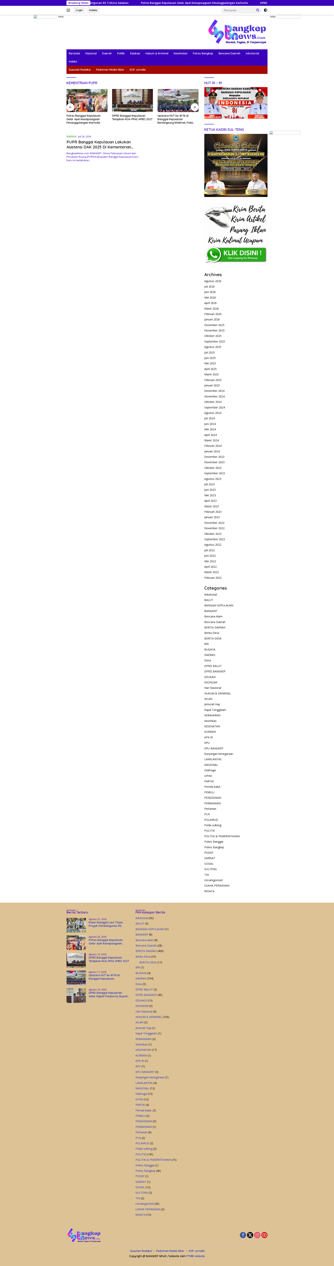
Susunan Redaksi (80, 69)
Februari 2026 (213, 314)
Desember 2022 (214, 523)
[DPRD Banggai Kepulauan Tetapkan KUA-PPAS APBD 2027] (86, 100)
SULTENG (210, 869)
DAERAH (71, 136)
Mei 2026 (210, 297)
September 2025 (214, 341)
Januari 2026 (212, 319)
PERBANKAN (212, 803)
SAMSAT (209, 858)
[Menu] (69, 10)
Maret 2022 (211, 572)
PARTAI (209, 781)
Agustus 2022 (212, 544)
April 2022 (210, 566)
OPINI (208, 776)
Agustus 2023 (212, 479)
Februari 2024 (213, 446)
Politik (121, 53)
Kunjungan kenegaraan (218, 754)
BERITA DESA (213, 638)
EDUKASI (210, 677)
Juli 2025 (209, 352)
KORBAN (210, 732)
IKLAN (208, 699)
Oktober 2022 (213, 534)
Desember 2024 (214, 391)
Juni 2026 (210, 292)
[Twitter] (250, 1235)
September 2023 (214, 473)
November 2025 (214, 330)
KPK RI (208, 737)
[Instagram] (257, 1235)
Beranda (74, 53)
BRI (206, 644)
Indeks (93, 10)
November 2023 (214, 462)
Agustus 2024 (212, 413)
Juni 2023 (210, 489)
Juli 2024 (209, 418)
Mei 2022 (210, 561)
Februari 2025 (213, 380)
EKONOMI (210, 682)
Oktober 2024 (213, 402)
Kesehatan (180, 53)
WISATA (209, 891)
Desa (207, 660)
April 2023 (210, 500)
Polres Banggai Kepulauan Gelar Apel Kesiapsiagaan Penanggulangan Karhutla (150, 3)
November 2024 (214, 396)
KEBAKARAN (212, 715)
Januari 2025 (212, 385)
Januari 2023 (212, 517)
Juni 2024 (210, 424)
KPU (207, 743)
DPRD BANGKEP (215, 671)
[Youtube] (264, 1235)
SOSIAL (209, 863)
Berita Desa (211, 633)
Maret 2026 (211, 308)
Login (79, 10)
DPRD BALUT (213, 666)
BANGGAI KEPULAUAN (218, 605)
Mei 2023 (210, 495)
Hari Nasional (212, 688)
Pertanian (210, 809)
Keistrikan (210, 721)
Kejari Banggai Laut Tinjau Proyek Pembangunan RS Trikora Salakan (106, 924)
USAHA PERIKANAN (216, 885)
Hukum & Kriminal (157, 53)
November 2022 (214, 528)
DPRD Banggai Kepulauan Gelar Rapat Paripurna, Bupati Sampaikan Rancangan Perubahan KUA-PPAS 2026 (177, 119)
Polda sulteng (212, 825)
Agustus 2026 (212, 281)
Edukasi (135, 53)
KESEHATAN (212, 726)
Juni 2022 (210, 555)
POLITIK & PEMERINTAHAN (222, 836)
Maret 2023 (211, 506)
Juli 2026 (209, 286)
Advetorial (252, 53)
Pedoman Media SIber (110, 69)
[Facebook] (243, 1235)
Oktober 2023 (213, 468)
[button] (258, 10)
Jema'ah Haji (212, 704)
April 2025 (210, 369)
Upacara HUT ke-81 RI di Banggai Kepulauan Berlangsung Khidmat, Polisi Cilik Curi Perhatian (130, 119)
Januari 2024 (212, 451)
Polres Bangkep (203, 53)
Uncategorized (213, 880)
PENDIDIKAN (212, 797)
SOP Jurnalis (138, 69)
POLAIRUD (211, 820)
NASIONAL (211, 765)
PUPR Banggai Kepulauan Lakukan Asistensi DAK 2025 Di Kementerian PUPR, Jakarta (98, 147)
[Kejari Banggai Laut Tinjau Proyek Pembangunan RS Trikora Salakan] (76, 925)
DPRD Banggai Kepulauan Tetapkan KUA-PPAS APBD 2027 (254, 3)
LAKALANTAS (213, 759)
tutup (61, 16)
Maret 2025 (211, 374)
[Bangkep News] (237, 31)
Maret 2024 (211, 440)
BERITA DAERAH (214, 627)
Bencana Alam (213, 616)
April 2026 (210, 303)
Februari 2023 (213, 512)
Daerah (107, 53)
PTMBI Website (195, 1256)
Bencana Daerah (229, 53)
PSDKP (208, 852)
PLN (207, 814)
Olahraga (210, 770)
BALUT (208, 600)
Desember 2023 (214, 457)
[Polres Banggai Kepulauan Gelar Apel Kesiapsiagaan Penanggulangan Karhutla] (76, 943)
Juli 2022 (209, 550)
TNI (206, 875)
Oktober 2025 (213, 336)
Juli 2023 (209, 484)
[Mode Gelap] (266, 10)
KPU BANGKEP (213, 748)
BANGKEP (210, 611)
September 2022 (214, 539)
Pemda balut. (212, 786)
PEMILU (209, 792)
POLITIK (209, 830)
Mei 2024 (210, 429)
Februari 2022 (213, 578)
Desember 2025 (214, 325)
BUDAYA (209, 649)
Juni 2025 (210, 358)
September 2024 (214, 407)
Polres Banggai (213, 841)
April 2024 (210, 435)
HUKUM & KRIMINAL (217, 693)
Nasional (91, 53)
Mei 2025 (210, 363)
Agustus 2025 (212, 347)
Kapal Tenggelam (215, 710)
